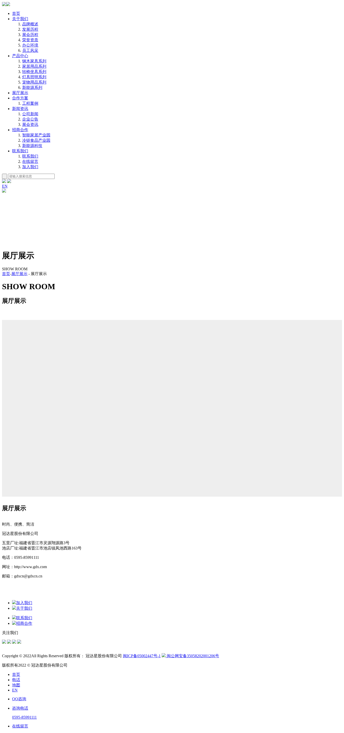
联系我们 (20, 151)
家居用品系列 (34, 66)
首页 (16, 13)
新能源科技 (32, 145)
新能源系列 (32, 87)
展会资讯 (30, 124)
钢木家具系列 (34, 61)
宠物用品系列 (34, 82)
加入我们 (30, 167)
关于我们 (20, 19)
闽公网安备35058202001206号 (192, 656)
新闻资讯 (20, 108)
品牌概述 (30, 24)
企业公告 (30, 119)
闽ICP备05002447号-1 (142, 656)
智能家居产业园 (36, 135)
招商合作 (20, 130)
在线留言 (30, 161)
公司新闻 (30, 114)
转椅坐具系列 (34, 71)
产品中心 (20, 56)
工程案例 (30, 103)
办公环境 (30, 45)
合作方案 (20, 98)
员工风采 (30, 50)
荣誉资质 (30, 40)
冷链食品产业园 (36, 140)
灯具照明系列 (34, 77)
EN (5, 186)
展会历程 (30, 34)
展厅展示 (20, 93)
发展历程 (30, 29)
